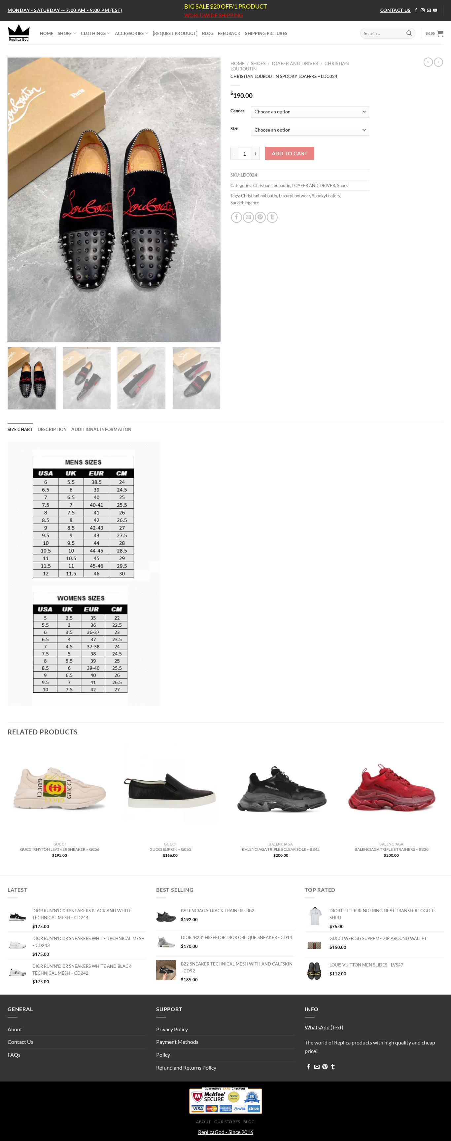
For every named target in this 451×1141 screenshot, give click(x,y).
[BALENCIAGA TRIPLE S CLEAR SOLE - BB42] (280, 791)
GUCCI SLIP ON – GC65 (170, 849)
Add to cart (290, 153)
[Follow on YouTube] (435, 10)
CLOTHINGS (93, 33)
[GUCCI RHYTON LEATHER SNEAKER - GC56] (59, 791)
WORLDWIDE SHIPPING (213, 15)
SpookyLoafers (326, 195)
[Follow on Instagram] (423, 10)
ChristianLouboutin (259, 195)
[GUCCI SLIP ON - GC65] (170, 791)
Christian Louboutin (271, 185)
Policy (163, 1054)
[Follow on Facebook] (416, 10)
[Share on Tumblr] (272, 217)
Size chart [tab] (20, 429)
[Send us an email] (429, 10)
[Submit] (409, 33)
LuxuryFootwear (294, 195)
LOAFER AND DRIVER (295, 63)
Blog (249, 1121)
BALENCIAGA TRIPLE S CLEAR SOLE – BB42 (281, 849)
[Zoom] (16, 333)
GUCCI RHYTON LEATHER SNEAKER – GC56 (59, 849)
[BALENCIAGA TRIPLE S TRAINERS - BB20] (391, 791)
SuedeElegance (244, 202)
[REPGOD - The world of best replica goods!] (19, 32)
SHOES (65, 33)
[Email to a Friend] (248, 217)
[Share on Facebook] (236, 217)
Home (237, 63)
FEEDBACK (229, 33)
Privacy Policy (172, 1029)
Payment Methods (177, 1042)
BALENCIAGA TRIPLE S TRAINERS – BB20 (392, 849)
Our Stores (227, 1121)
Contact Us (20, 1042)
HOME (46, 33)
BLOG (207, 33)
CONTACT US (395, 10)
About (15, 1029)
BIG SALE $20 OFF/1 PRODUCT (225, 6)
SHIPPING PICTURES (266, 33)
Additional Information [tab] (101, 429)
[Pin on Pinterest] (260, 217)
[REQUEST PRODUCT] (175, 33)
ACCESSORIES (129, 33)
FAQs (14, 1054)
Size (234, 129)
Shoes (258, 63)
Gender (237, 111)
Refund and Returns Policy (186, 1067)
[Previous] (20, 199)
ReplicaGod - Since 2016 (225, 1132)
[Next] (208, 199)
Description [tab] (52, 429)
